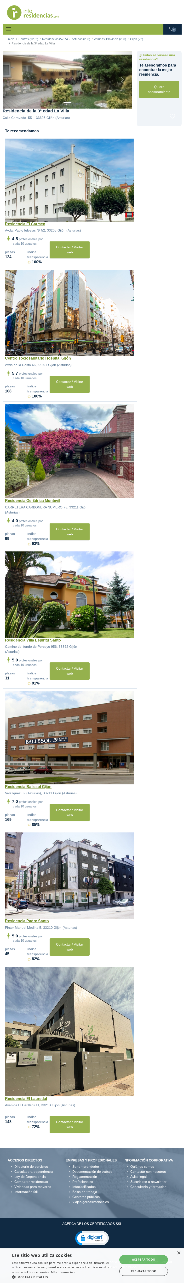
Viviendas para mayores (32, 1187)
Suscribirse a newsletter (148, 1182)
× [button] (178, 1253)
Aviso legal (138, 1177)
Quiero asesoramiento (159, 89)
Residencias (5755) (55, 39)
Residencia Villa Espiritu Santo (33, 640)
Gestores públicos (86, 1197)
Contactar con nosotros (148, 1171)
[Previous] (12, 80)
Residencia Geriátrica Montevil (32, 501)
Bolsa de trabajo (84, 1192)
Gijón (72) (136, 39)
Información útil (26, 1192)
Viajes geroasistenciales (90, 1202)
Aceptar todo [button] (143, 1260)
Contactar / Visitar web (69, 249)
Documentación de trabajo (92, 1171)
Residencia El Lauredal (26, 1099)
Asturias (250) (81, 39)
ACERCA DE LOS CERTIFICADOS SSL (92, 1224)
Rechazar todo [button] (143, 1271)
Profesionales (82, 1182)
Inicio (10, 39)
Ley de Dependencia (30, 1177)
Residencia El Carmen (25, 224)
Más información (63, 1272)
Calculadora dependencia (33, 1171)
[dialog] (92, 1265)
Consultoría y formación (148, 1187)
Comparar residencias (31, 1182)
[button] (92, 1238)
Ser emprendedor (85, 1166)
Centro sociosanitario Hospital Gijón (38, 358)
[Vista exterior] (67, 102)
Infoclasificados (84, 1187)
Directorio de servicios (31, 1166)
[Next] (122, 80)
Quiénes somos (142, 1166)
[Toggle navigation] (8, 29)
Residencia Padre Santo (27, 921)
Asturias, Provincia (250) (110, 39)
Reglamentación (84, 1177)
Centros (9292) (28, 39)
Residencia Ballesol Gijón (28, 787)
